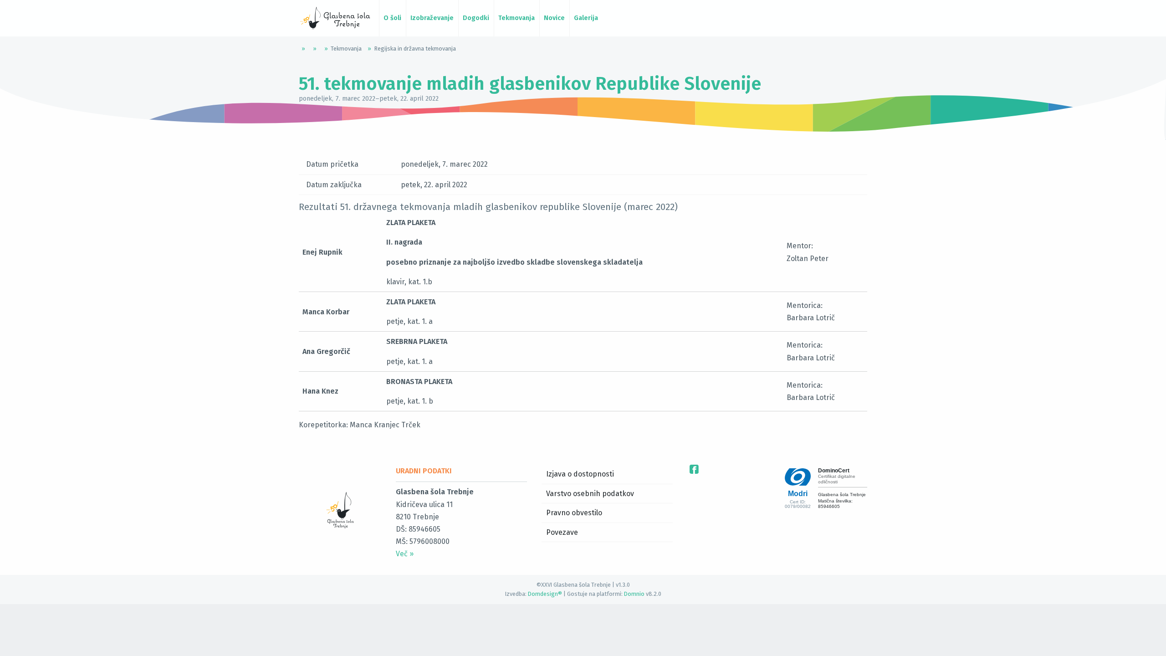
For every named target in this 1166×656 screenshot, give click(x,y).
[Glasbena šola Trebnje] (335, 18)
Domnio (634, 593)
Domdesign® (545, 593)
